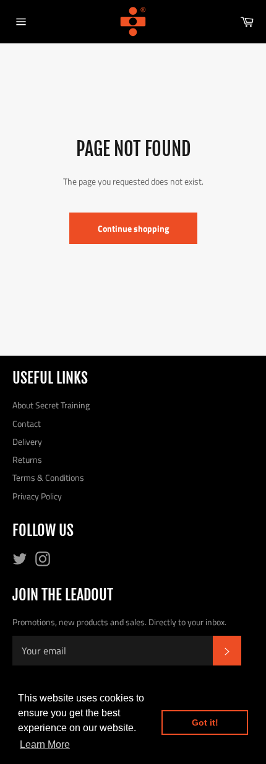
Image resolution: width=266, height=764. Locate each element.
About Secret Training (51, 404)
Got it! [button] (205, 722)
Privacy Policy (37, 496)
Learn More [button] (45, 744)
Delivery (27, 441)
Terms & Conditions (48, 477)
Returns (27, 459)
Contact (26, 423)
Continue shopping (133, 228)
